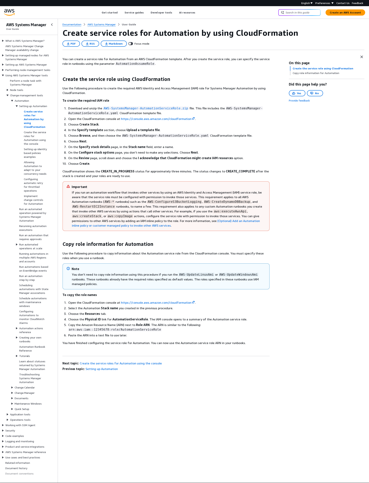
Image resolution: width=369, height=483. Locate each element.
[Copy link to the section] (59, 79)
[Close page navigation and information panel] (361, 57)
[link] (129, 24)
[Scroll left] (98, 12)
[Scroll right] (198, 12)
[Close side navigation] (52, 25)
